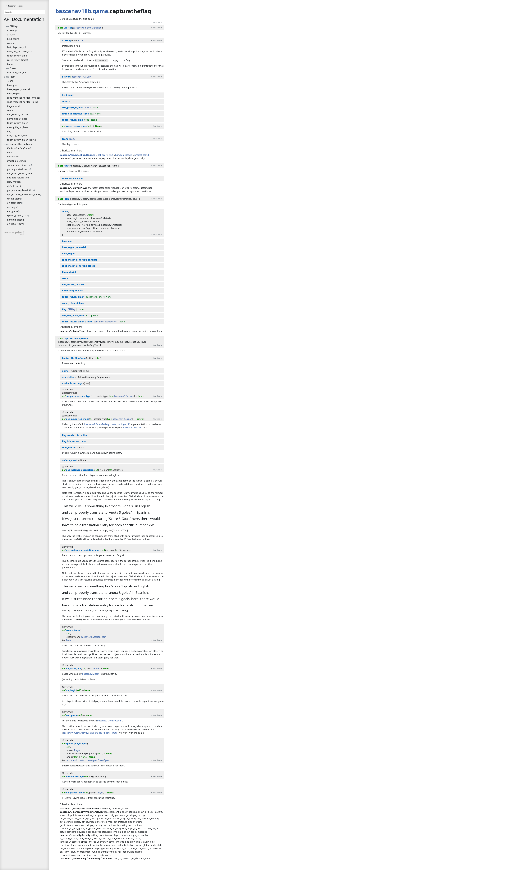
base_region (13, 93)
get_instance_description (20, 190)
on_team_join (14, 202)
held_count (13, 38)
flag (9, 131)
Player (13, 68)
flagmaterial (13, 106)
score (10, 110)
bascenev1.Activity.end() (109, 720)
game (100, 11)
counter (11, 43)
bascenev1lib (73, 11)
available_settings (16, 160)
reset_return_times (17, 59)
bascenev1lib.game (15, 6)
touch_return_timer (17, 122)
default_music (14, 186)
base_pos (12, 85)
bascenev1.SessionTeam (93, 636)
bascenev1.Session (124, 396)
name (10, 152)
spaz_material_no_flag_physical (23, 97)
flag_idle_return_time (18, 177)
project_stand (141, 154)
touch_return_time (17, 55)
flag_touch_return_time (19, 173)
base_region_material (18, 89)
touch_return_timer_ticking (21, 139)
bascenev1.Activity (81, 76)
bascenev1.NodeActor (105, 321)
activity (11, 34)
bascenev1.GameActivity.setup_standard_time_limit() (90, 732)
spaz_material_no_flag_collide (22, 101)
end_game (12, 211)
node (94, 154)
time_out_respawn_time (19, 51)
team (10, 64)
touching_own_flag (17, 72)
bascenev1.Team (90, 673)
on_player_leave (15, 223)
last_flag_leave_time (17, 135)
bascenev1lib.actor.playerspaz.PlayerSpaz (87, 760)
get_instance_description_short (23, 194)
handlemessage (15, 219)
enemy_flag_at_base (17, 127)
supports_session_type (19, 165)
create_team (13, 198)
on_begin (12, 207)
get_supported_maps (18, 169)
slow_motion (14, 181)
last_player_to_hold (17, 47)
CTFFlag (14, 26)
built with (11, 232)
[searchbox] (24, 12)
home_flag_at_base (17, 118)
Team (12, 76)
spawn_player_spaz (17, 215)
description (13, 156)
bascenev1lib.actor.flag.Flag (87, 27)
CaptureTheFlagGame (21, 144)
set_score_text (105, 154)
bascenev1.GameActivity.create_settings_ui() (107, 424)
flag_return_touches (17, 114)
